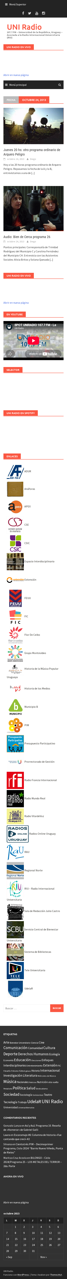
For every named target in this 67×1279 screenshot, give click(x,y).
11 (41, 1233)
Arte (6, 1042)
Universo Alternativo (26, 1107)
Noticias (32, 1082)
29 (16, 1251)
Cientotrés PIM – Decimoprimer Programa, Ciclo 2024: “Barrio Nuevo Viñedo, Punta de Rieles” (33, 1148)
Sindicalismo (42, 1088)
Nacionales (23, 1082)
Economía (8, 1060)
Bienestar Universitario (20, 1042)
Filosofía (6, 1071)
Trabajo (22, 1102)
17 (33, 1239)
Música (9, 1081)
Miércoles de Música (47, 1076)
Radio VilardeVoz (34, 816)
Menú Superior (17, 4)
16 (24, 1239)
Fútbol (22, 1071)
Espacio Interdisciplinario (39, 561)
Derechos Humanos (33, 1054)
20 (59, 1239)
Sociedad (11, 1094)
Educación (22, 1059)
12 (50, 1233)
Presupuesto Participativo (39, 743)
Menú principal (18, 84)
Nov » (43, 1257)
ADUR (27, 471)
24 (33, 1245)
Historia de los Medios (37, 688)
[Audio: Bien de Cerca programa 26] (33, 208)
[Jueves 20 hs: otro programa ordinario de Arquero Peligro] (33, 125)
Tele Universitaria (34, 970)
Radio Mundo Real (34, 798)
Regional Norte (33, 870)
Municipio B (31, 706)
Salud (30, 1088)
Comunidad (35, 1048)
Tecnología (10, 1102)
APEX (27, 506)
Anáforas (29, 489)
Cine (41, 1042)
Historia (35, 1070)
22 (16, 1245)
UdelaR (28, 988)
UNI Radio (24, 27)
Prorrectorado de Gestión (39, 761)
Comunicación (15, 1047)
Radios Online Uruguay (42, 833)
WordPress (23, 1274)
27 (59, 1245)
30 (24, 1251)
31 (33, 1251)
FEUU (27, 598)
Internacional (50, 1070)
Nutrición (42, 1082)
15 (16, 1239)
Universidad (10, 1107)
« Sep (9, 1257)
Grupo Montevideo (35, 653)
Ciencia (34, 1042)
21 (7, 1245)
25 (41, 1245)
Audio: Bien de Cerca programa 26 (26, 237)
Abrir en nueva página (16, 75)
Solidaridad (38, 1095)
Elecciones (36, 1060)
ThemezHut (56, 1274)
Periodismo (7, 1088)
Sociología (26, 1094)
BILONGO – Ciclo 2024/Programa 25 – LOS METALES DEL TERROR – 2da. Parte (32, 1162)
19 (50, 1239)
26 (50, 1245)
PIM (26, 725)
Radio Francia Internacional (40, 780)
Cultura (49, 1047)
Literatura (30, 1075)
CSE (26, 524)
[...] (33, 173)
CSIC (27, 543)
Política (19, 1088)
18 (41, 1239)
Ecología (54, 1054)
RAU (26, 852)
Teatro (48, 1095)
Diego (33, 159)
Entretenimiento (34, 1065)
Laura (6, 1135)
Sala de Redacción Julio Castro (42, 911)
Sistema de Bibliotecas (37, 951)
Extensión (30, 579)
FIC (26, 616)
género (28, 1071)
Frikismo (15, 1071)
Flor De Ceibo (32, 634)
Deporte (10, 1053)
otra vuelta (53, 1082)
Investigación (12, 1075)
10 (33, 1233)
